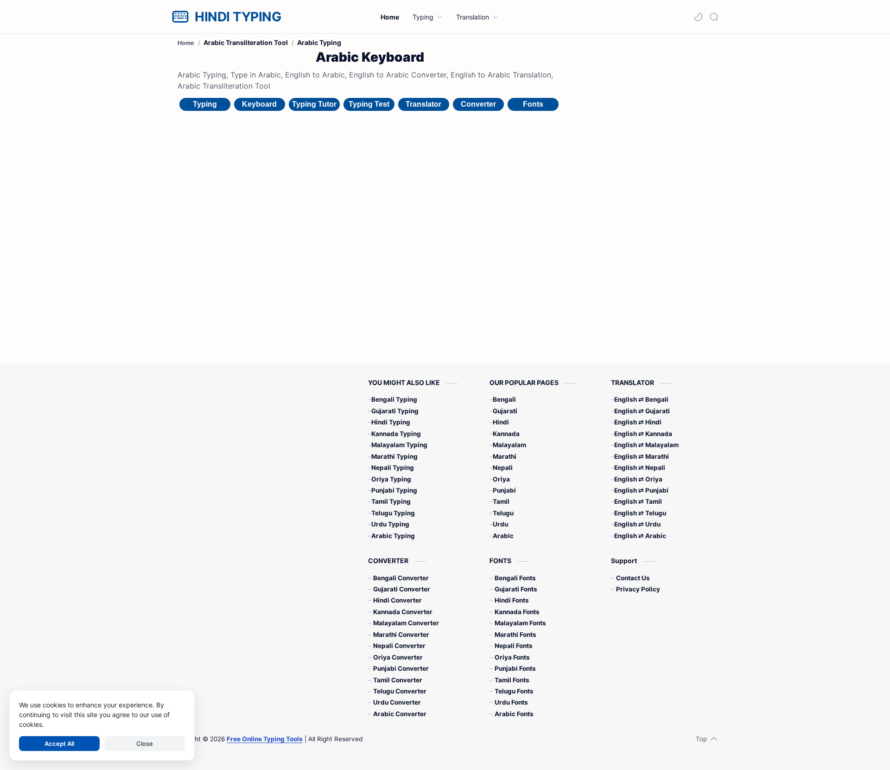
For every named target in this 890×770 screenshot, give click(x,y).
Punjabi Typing (394, 490)
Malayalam (509, 445)
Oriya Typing (391, 479)
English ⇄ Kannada (643, 433)
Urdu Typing (390, 524)
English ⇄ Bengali (641, 399)
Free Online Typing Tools (265, 739)
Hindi (501, 422)
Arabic (503, 535)
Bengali (504, 399)
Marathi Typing (394, 456)
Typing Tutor (314, 104)
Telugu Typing (393, 513)
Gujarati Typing (395, 411)
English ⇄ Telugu (640, 513)
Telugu (503, 513)
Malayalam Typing (399, 445)
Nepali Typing (392, 467)
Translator (423, 104)
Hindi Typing (390, 422)
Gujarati (505, 411)
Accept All (59, 743)
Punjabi (504, 490)
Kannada (506, 433)
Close (144, 743)
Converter (478, 104)
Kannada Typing (396, 433)
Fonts (533, 104)
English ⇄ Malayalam (646, 445)
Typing (205, 104)
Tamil (501, 501)
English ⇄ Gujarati (642, 411)
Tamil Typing (391, 501)
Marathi (504, 456)
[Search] (714, 17)
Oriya (501, 479)
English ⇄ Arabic (640, 535)
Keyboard (259, 104)
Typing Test (369, 104)
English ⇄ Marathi (641, 456)
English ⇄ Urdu (637, 524)
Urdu (500, 524)
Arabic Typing (393, 535)
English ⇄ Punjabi (641, 490)
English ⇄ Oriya (638, 479)
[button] (698, 17)
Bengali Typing (394, 399)
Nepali (503, 467)
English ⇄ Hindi (637, 422)
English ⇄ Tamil (638, 501)
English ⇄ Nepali (639, 467)
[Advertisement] (643, 184)
